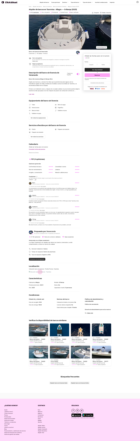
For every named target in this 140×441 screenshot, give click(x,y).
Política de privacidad (9, 418)
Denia (39, 418)
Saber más (90, 313)
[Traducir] (34, 179)
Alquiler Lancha (41, 427)
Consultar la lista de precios (37, 149)
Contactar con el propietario (37, 259)
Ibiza (39, 409)
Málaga (39, 420)
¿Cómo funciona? (8, 413)
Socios (6, 425)
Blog (5, 429)
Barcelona (40, 416)
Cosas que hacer (55, 2)
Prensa (6, 415)
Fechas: (86, 61)
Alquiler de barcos (44, 2)
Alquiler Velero (41, 425)
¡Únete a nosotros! (9, 427)
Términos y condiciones (10, 422)
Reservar (97, 75)
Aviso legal (7, 423)
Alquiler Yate (41, 432)
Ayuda (5, 409)
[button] (95, 12)
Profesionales (7, 416)
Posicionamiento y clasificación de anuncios (15, 430)
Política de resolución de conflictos (13, 432)
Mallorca (40, 413)
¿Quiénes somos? (8, 411)
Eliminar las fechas (34, 152)
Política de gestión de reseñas (11, 434)
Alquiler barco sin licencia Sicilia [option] (80, 383)
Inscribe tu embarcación (101, 2)
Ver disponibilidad (97, 69)
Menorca (40, 411)
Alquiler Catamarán (42, 429)
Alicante (40, 422)
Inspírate (112, 2)
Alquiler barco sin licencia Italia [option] (58, 383)
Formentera (41, 415)
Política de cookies (9, 420)
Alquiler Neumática (42, 430)
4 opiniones (36, 12)
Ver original (43, 186)
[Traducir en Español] (78, 74)
